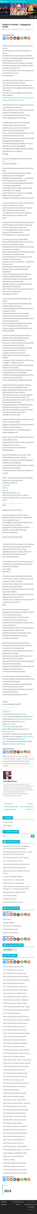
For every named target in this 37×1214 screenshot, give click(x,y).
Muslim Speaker (13, 761)
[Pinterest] (18, 38)
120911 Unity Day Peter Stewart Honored (15, 1023)
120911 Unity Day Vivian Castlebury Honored (16, 1010)
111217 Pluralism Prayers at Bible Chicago (15, 1073)
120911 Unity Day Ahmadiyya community (15, 1043)
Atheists (5, 490)
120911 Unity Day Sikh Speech (12, 1013)
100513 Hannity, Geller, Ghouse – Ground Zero (17, 1149)
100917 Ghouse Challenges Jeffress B (14, 1136)
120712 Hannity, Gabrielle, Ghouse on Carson (16, 1053)
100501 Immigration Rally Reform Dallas (15, 1153)
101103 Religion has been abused (12, 1123)
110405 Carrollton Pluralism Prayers (14, 1096)
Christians (6, 485)
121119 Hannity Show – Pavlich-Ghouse (14, 993)
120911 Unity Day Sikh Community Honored (16, 1016)
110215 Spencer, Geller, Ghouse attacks (14, 1100)
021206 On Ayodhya (9, 1160)
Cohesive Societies (21, 759)
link (18, 493)
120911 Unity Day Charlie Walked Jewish (14, 1036)
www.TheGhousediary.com (16, 744)
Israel (13, 726)
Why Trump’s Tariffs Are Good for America (16, 857)
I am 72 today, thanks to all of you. (13, 861)
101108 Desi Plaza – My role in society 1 (14, 1120)
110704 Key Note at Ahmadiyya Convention (15, 1083)
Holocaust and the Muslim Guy (12, 926)
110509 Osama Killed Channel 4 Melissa (14, 1093)
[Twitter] (7, 38)
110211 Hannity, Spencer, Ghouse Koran (14, 1106)
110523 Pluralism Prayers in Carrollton (14, 1086)
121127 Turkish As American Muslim (14, 983)
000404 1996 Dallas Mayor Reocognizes (15, 1173)
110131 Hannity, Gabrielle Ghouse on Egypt (15, 1110)
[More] (28, 38)
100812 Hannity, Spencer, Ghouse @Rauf (15, 1146)
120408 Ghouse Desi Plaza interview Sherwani (16, 1063)
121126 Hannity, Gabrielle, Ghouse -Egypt (15, 990)
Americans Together (9, 759)
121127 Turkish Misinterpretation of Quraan (16, 980)
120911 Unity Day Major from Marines (14, 1026)
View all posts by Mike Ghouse (13, 796)
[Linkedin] (14, 38)
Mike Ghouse (8, 29)
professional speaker (25, 719)
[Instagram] (25, 38)
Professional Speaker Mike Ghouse (13, 763)
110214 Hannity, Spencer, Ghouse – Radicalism (16, 1103)
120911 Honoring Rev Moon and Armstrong (16, 1050)
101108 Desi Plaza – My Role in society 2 (14, 1116)
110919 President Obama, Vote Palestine (15, 1076)
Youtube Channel (8, 822)
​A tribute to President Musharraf (13, 876)
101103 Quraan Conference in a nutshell (15, 1126)
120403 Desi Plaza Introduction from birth (15, 1066)
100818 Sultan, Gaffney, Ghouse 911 (13, 1143)
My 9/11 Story (7, 919)
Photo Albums (7, 825)
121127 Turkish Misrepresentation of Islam (16, 976)
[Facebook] (4, 38)
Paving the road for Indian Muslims (13, 883)
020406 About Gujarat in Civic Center (14, 1166)
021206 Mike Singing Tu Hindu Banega (14, 1163)
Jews (16, 483)
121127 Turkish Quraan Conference (13, 970)
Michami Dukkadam (9, 923)
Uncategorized (20, 756)
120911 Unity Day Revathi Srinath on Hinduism (16, 1020)
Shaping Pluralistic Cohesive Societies (14, 892)
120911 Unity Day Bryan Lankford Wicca (14, 1040)
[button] (32, 17)
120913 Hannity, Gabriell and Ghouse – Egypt (16, 1006)
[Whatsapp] (21, 38)
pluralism (21, 721)
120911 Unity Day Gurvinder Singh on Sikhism (16, 1033)
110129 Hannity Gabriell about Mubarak (14, 1113)
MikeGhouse (7, 712)
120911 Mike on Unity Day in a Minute (14, 1046)
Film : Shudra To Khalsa (10, 895)
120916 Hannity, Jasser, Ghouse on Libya (15, 1003)
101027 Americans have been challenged (15, 1133)
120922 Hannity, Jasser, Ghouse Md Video (15, 996)
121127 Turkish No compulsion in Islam (14, 973)
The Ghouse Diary (10, 756)
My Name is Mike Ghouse (10, 929)
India (8, 726)
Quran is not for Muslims (10, 932)
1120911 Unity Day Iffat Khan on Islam (14, 1070)
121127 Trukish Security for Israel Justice (15, 986)
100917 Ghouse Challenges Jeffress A (14, 1140)
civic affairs (12, 724)
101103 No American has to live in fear (14, 1130)
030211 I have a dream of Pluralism (13, 1156)
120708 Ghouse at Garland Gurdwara (14, 1056)
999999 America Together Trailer (13, 966)
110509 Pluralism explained (11, 1090)
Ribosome (30, 1202)
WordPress (31, 1209)
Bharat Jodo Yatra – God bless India (13, 880)
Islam (4, 726)
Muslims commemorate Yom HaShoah (26, 806)
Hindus (5, 488)
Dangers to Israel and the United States (14, 867)
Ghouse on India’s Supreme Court (13, 902)
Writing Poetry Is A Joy (10, 899)
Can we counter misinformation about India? (16, 864)
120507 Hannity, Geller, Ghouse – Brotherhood (17, 1060)
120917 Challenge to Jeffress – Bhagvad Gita (16, 1000)
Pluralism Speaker (23, 761)
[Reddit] (11, 38)
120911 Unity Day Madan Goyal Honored (15, 1030)
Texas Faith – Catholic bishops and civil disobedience (11, 806)
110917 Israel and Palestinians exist (13, 1080)
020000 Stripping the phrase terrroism (15, 1169)
